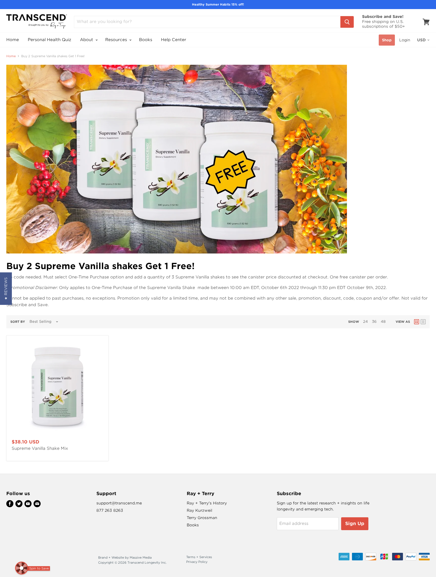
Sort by (17, 322)
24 (365, 321)
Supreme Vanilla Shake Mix (40, 448)
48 (383, 321)
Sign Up (354, 523)
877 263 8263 (109, 510)
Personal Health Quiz (49, 39)
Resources (116, 39)
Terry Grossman (202, 518)
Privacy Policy (196, 562)
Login (404, 40)
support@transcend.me (119, 503)
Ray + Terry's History (207, 503)
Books (145, 39)
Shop (387, 40)
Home (12, 39)
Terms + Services (199, 557)
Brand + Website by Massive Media (125, 557)
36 (374, 321)
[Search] (347, 22)
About (87, 39)
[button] (6, 288)
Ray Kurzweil (199, 510)
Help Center (173, 39)
